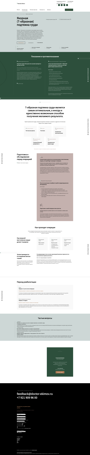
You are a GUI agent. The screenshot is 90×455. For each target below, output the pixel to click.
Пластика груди (24, 9)
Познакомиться (69, 9)
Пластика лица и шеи (33, 9)
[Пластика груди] (22, 423)
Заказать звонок (69, 2)
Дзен (17, 442)
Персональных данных (28, 428)
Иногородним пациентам (61, 3)
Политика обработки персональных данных (24, 452)
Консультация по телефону (60, 369)
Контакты (49, 9)
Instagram (18, 438)
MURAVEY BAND (34, 450)
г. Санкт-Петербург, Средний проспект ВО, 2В (24, 390)
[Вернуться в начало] (21, 4)
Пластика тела (42, 9)
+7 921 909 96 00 (27, 397)
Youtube (18, 439)
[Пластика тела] (22, 424)
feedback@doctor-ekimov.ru (35, 394)
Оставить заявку (60, 372)
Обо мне (18, 9)
